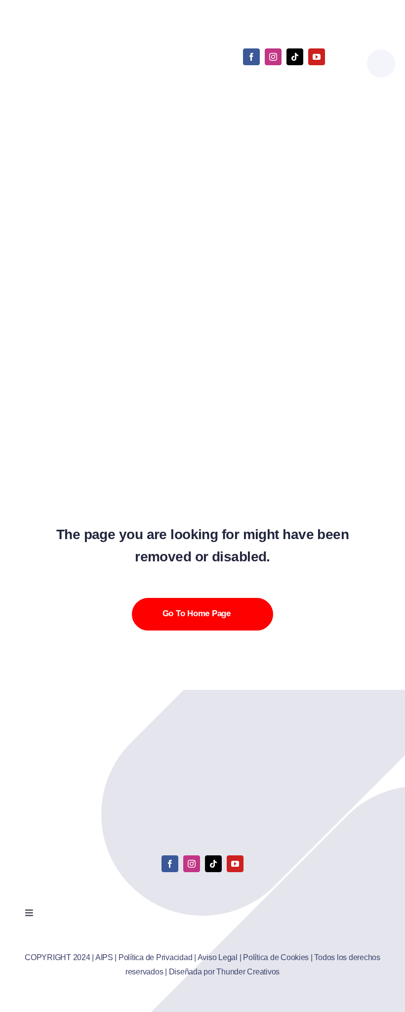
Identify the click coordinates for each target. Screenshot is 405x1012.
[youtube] (316, 56)
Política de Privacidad (155, 957)
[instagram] (273, 56)
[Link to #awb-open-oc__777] (381, 63)
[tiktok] (294, 56)
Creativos (262, 972)
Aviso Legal (218, 957)
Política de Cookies (276, 957)
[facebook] (251, 56)
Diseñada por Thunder (207, 972)
